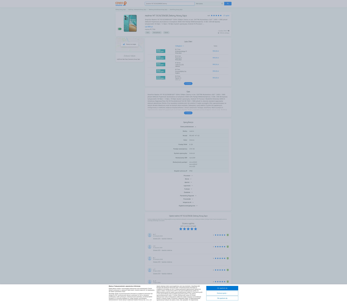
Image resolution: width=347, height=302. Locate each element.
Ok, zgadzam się (222, 288)
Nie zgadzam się (222, 298)
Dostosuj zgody (221, 293)
